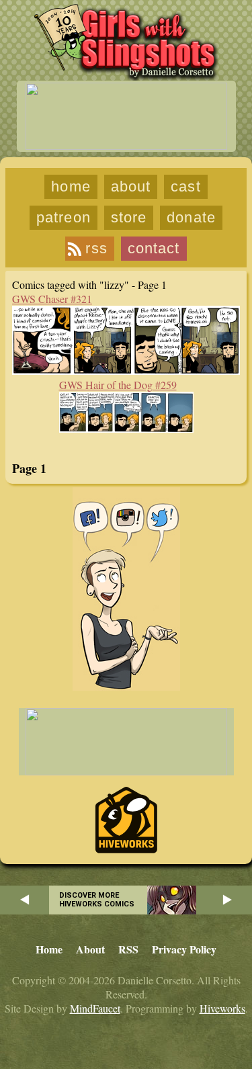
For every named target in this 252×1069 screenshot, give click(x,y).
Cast (185, 186)
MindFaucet (95, 1008)
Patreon (63, 217)
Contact (154, 248)
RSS (96, 248)
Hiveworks (222, 1008)
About (131, 186)
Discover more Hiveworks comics (96, 899)
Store (129, 217)
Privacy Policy (184, 949)
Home (70, 186)
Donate (191, 217)
